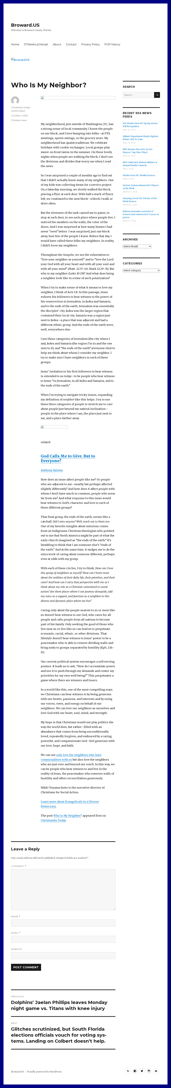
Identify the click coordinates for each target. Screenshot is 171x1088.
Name (15, 916)
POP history (112, 44)
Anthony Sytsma (52, 470)
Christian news (19, 120)
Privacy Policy (90, 44)
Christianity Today (53, 820)
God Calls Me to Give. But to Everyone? (68, 458)
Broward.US (25, 25)
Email (16, 932)
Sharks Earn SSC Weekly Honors (139, 175)
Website (16, 949)
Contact (71, 44)
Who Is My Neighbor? (67, 815)
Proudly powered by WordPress (44, 1071)
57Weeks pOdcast (36, 44)
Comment (18, 866)
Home (15, 44)
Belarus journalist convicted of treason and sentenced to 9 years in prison (141, 214)
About (57, 44)
